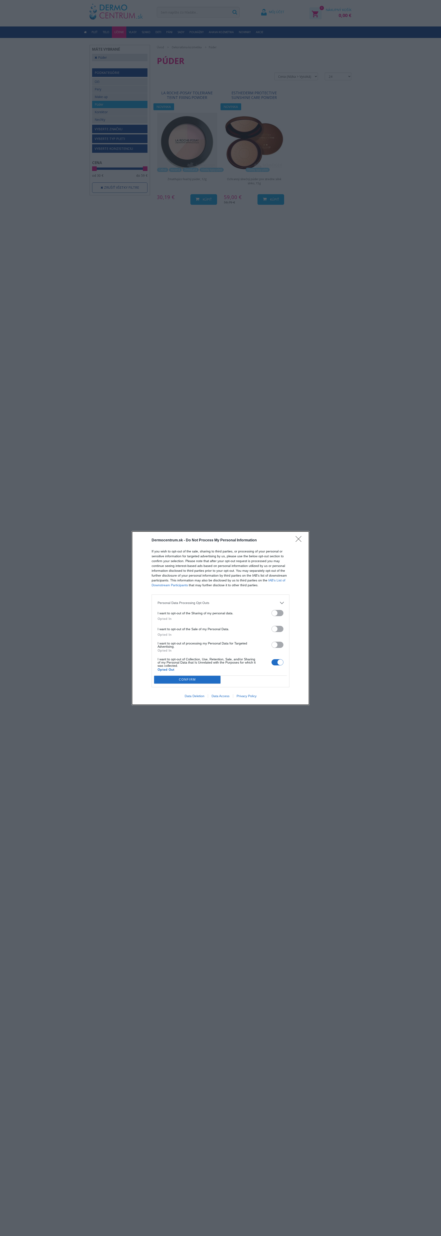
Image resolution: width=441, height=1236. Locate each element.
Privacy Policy (247, 696)
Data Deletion (194, 696)
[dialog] (220, 618)
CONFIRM (187, 679)
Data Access (220, 696)
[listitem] (220, 603)
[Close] (300, 540)
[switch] (277, 613)
